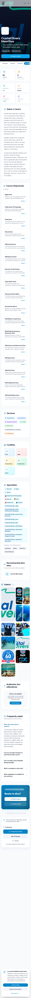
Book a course (16, 56)
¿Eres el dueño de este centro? (16, 844)
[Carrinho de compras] (24, 3)
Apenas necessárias (15, 989)
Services (20, 63)
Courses (12, 63)
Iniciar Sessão (15, 703)
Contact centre (16, 804)
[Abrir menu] (28, 3)
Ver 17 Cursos (15, 836)
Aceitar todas (15, 985)
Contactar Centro (16, 831)
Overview (5, 63)
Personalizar (14, 993)
